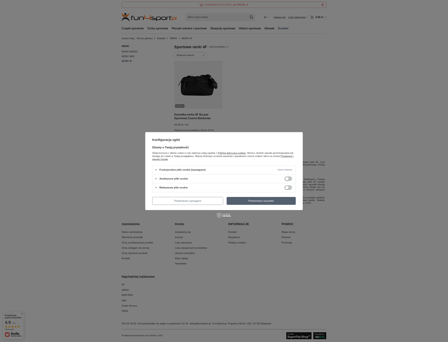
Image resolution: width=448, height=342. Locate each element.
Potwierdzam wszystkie (261, 200)
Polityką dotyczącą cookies (232, 153)
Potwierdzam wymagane (187, 200)
